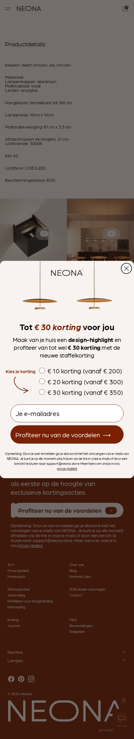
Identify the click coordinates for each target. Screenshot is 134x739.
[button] (66, 434)
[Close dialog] (126, 268)
